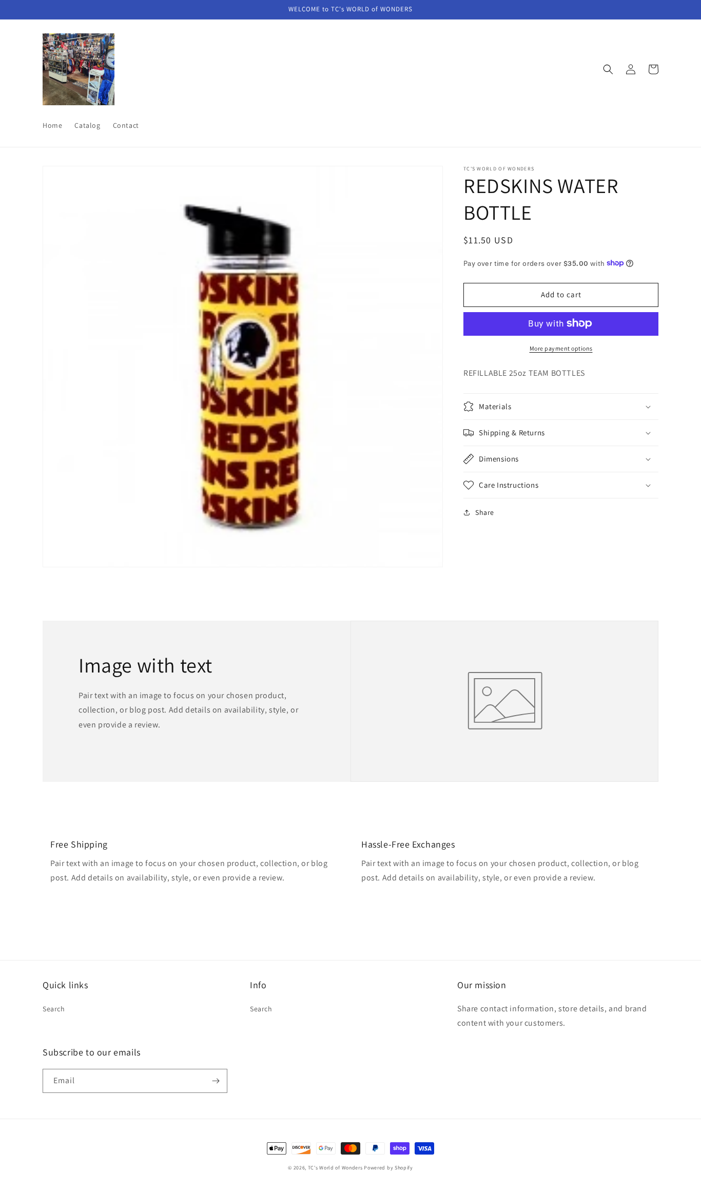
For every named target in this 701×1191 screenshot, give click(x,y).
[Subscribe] (215, 1081)
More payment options (561, 348)
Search (54, 1008)
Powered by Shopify (388, 1167)
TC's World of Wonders (335, 1167)
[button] (608, 69)
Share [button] (484, 512)
